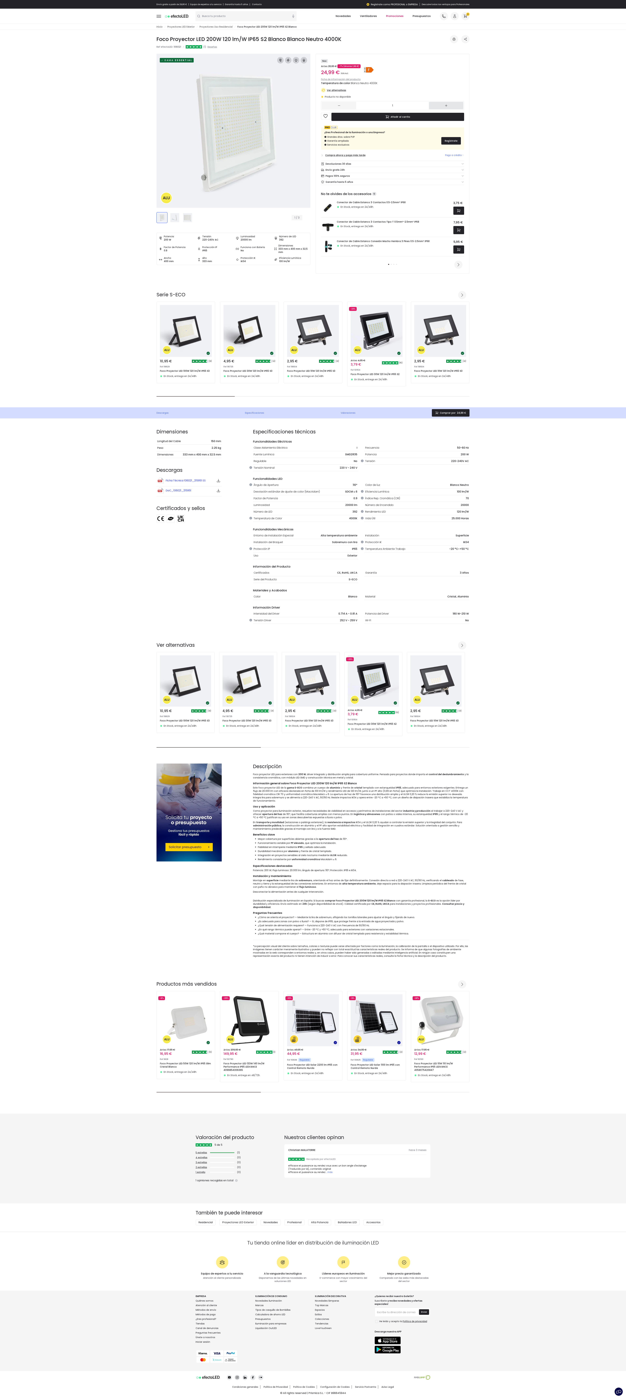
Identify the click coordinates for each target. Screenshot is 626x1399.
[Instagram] (237, 1378)
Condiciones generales (245, 1387)
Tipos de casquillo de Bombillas (273, 1310)
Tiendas (200, 1323)
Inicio (159, 26)
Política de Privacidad (276, 1387)
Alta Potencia (319, 1222)
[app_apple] (388, 1340)
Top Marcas (321, 1305)
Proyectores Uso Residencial (216, 26)
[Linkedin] (245, 1378)
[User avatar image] (455, 16)
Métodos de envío (206, 1310)
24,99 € (453, 412)
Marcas (259, 1305)
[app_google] (388, 1349)
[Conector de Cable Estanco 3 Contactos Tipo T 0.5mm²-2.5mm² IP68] (328, 227)
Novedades (343, 16)
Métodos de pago (206, 1314)
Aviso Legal (387, 1387)
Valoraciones (348, 412)
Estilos (318, 1314)
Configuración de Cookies (335, 1387)
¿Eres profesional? (206, 1319)
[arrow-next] (458, 265)
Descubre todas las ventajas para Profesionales (446, 4)
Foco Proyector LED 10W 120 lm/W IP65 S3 (311, 371)
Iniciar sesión (203, 1342)
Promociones (394, 16)
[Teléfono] (444, 16)
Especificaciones (254, 412)
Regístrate (451, 140)
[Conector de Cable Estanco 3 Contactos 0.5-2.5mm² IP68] (328, 208)
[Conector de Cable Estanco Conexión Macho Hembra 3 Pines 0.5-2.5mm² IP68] (328, 247)
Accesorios (373, 1222)
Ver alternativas (336, 90)
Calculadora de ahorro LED (270, 1314)
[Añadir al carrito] (458, 211)
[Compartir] (465, 39)
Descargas (162, 412)
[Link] (189, 812)
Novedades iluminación (268, 1300)
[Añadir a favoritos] (325, 116)
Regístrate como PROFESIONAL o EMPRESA (394, 4)
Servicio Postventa (365, 1387)
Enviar (424, 1312)
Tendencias (321, 1323)
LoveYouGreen (323, 1328)
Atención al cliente (206, 1305)
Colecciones (322, 1319)
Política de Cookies (304, 1387)
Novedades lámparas (327, 1300)
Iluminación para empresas (270, 1323)
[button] (369, 70)
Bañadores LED (347, 1222)
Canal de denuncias (207, 1328)
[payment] (223, 1353)
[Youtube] (229, 1378)
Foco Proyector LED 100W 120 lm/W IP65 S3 (185, 371)
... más (329, 1172)
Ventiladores (368, 16)
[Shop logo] (178, 16)
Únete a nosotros (205, 1337)
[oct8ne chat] (619, 1392)
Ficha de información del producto (341, 79)
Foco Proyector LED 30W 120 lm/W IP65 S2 (375, 374)
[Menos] (339, 105)
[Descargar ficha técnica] (454, 39)
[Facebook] (253, 1378)
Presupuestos (422, 16)
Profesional (294, 1222)
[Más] (446, 105)
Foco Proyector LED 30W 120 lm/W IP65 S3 (248, 371)
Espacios (320, 1310)
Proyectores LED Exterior (181, 26)
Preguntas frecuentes (208, 1332)
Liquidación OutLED (266, 1328)
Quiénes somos (204, 1300)
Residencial (205, 1222)
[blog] (261, 1378)
